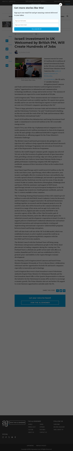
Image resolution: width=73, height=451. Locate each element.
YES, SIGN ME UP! (36, 29)
